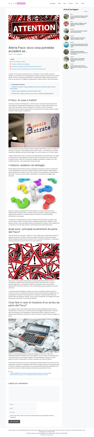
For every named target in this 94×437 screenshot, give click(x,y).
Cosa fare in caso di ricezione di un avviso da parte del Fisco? (28, 69)
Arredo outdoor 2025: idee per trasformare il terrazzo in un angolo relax (79, 67)
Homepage (52, 3)
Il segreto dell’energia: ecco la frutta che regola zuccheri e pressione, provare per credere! (30, 373)
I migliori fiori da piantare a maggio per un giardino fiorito (78, 31)
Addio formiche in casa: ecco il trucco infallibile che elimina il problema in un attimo (29, 374)
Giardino (71, 3)
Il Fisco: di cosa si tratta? (18, 61)
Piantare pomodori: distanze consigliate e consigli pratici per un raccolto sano (78, 52)
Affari (59, 3)
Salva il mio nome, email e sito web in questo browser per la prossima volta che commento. (32, 416)
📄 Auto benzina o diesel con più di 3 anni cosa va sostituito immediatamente (31, 93)
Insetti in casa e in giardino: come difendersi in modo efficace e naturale (78, 24)
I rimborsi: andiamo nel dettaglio (20, 64)
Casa (64, 3)
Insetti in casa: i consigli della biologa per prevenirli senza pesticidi (77, 60)
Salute (82, 3)
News (77, 3)
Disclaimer (43, 434)
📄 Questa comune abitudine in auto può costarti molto (25, 91)
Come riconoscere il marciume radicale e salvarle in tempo (77, 38)
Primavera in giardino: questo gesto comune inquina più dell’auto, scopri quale (79, 45)
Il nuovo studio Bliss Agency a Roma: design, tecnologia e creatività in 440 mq (79, 17)
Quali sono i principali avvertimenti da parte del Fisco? (26, 66)
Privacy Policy (50, 434)
